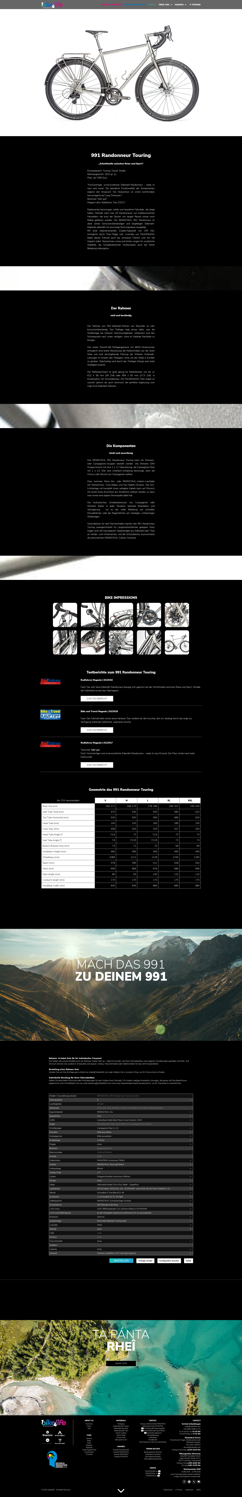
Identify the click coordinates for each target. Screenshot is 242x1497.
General (89, 1438)
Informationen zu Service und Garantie (152, 1442)
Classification (89, 1452)
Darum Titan (121, 1437)
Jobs (89, 1428)
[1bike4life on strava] (194, 1482)
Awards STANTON (121, 1457)
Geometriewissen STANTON (153, 1426)
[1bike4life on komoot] (189, 1482)
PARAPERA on (151, 1476)
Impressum (189, 1490)
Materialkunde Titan (121, 1431)
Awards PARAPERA (121, 1454)
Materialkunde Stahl (121, 1428)
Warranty (89, 1447)
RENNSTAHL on (151, 1473)
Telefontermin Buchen (153, 1454)
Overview (89, 1424)
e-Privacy (178, 1490)
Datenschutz (167, 1490)
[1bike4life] (52, 5)
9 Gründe (89, 1454)
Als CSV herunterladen (68, 800)
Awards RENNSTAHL (121, 1452)
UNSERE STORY (121, 1363)
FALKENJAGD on (151, 1471)
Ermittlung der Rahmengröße (154, 1428)
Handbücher (152, 1440)
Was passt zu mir (121, 1440)
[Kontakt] (199, 1482)
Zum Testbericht (97, 698)
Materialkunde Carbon (121, 1426)
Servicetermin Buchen (153, 1457)
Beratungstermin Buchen (153, 1452)
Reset (188, 1260)
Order (89, 1443)
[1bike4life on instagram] (184, 1482)
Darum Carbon (121, 1433)
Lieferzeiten (153, 1437)
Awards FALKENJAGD (121, 1450)
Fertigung (121, 1424)
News (89, 1426)
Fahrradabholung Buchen (153, 1459)
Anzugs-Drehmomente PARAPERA (152, 1424)
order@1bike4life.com (98, 1072)
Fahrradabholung (153, 1435)
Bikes (89, 1441)
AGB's (198, 1490)
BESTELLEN (121, 1260)
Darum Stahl (121, 1435)
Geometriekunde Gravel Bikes (154, 1431)
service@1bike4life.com (192, 1447)
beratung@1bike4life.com (99, 1083)
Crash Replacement (89, 1450)
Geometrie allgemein (154, 1433)
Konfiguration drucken (169, 1260)
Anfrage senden (145, 1260)
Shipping (89, 1445)
